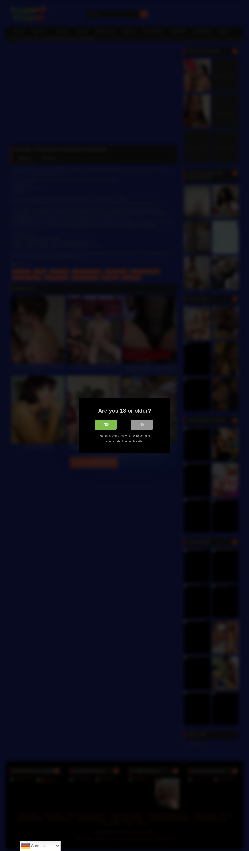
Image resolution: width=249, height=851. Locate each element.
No (142, 424)
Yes (106, 424)
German (37, 846)
